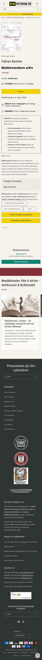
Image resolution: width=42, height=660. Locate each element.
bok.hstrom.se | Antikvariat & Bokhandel (19, 650)
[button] (4, 4)
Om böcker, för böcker (11, 556)
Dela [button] (5, 227)
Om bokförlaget (9, 420)
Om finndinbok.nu (9, 429)
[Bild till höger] (25, 354)
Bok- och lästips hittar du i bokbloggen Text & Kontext (20, 542)
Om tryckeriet (8, 424)
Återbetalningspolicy (13, 652)
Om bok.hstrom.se (9, 392)
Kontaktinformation (26, 655)
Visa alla (4, 289)
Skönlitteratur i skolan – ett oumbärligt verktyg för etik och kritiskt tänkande (19, 323)
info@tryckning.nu (27, 575)
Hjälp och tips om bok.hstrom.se (14, 560)
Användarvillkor (34, 652)
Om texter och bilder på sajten (13, 411)
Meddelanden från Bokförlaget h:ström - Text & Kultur (20, 551)
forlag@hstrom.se (27, 578)
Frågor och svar (9, 401)
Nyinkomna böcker (10, 406)
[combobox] (21, 9)
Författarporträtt (9, 547)
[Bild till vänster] (16, 354)
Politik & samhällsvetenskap (14, 203)
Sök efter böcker (9, 397)
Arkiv (30, 209)
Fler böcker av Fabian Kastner (21, 220)
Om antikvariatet (9, 415)
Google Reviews (27, 14)
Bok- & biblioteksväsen (12, 209)
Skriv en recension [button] (21, 262)
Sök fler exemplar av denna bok (21, 215)
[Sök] (38, 9)
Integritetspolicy (24, 652)
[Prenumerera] (35, 376)
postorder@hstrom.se (26, 572)
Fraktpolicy (16, 655)
